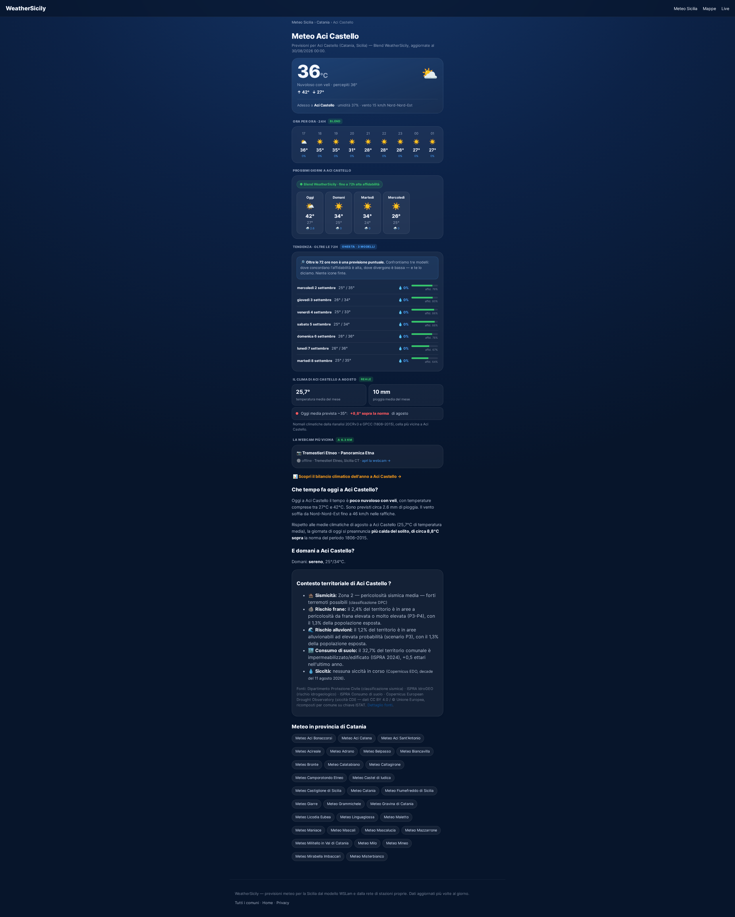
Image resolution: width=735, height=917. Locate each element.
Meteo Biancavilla (415, 751)
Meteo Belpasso (377, 751)
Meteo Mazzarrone (421, 830)
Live (725, 8)
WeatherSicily (26, 8)
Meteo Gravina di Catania (391, 804)
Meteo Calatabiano (344, 764)
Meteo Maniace (308, 830)
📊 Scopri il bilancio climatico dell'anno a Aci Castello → (347, 476)
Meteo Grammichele (344, 804)
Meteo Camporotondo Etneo (319, 778)
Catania (323, 22)
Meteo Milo (367, 843)
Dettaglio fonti (380, 705)
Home (267, 902)
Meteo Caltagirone (385, 764)
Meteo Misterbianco (367, 856)
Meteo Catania (363, 790)
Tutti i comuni (247, 902)
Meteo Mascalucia (380, 830)
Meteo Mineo (397, 843)
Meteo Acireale (308, 751)
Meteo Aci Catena (357, 738)
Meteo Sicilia (685, 8)
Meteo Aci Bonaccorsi (313, 738)
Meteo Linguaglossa (357, 817)
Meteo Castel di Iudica (372, 778)
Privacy (282, 902)
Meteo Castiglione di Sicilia (318, 790)
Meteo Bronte (306, 764)
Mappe (709, 8)
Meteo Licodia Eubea (313, 817)
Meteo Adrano (342, 751)
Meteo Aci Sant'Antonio (400, 738)
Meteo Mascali (343, 830)
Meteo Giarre (306, 804)
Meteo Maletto (396, 817)
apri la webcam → (376, 460)
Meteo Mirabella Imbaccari (318, 856)
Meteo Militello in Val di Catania (322, 843)
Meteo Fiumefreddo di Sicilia (409, 790)
